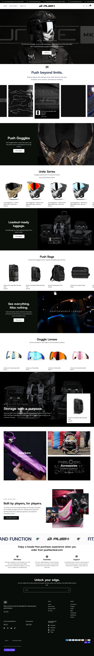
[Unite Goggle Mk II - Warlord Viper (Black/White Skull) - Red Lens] (36, 190)
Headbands (73, 615)
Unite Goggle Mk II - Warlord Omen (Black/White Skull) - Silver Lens (57, 203)
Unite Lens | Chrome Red (54, 368)
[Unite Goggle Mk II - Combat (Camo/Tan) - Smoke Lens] (14, 190)
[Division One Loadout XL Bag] (80, 273)
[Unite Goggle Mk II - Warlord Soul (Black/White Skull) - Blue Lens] (80, 190)
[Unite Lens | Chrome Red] (58, 356)
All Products (73, 604)
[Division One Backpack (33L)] (58, 273)
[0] (89, 6)
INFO (49, 601)
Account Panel (51, 608)
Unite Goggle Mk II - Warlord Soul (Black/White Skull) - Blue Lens (78, 203)
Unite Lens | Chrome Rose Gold (78, 368)
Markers (72, 617)
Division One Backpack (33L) (55, 285)
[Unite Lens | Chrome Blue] (36, 356)
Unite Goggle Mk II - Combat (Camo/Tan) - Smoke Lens (11, 203)
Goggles (72, 606)
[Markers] (25, 455)
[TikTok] (15, 628)
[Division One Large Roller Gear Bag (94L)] (14, 273)
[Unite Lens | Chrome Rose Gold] (80, 356)
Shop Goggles (69, 447)
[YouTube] (12, 628)
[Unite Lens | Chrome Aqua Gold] (14, 356)
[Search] (86, 6)
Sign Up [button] (6, 624)
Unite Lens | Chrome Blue (32, 368)
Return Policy (51, 606)
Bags (71, 610)
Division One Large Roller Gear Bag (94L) (48, 112)
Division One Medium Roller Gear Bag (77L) (35, 286)
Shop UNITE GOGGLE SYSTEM (47, 177)
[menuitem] (6, 6)
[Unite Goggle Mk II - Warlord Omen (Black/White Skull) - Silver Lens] (58, 190)
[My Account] (83, 6)
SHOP (72, 601)
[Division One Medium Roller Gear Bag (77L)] (36, 273)
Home (5, 6)
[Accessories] (69, 468)
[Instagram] (8, 628)
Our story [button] (6, 611)
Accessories (73, 613)
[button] (47, 53)
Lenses (72, 608)
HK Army (50, 610)
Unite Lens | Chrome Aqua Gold (11, 368)
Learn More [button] (29, 624)
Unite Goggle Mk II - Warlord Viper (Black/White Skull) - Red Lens (34, 203)
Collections (13, 6)
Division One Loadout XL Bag (77, 285)
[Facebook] (5, 628)
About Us (23, 6)
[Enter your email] (68, 590)
